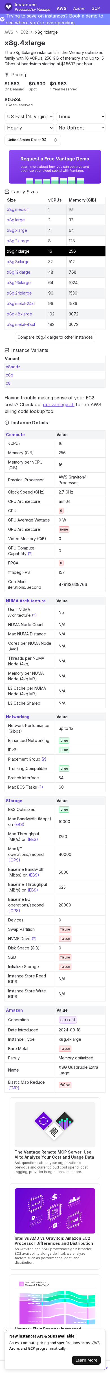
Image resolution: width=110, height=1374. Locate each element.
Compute (15, 434)
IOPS (14, 860)
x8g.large (16, 219)
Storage (14, 800)
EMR (14, 1087)
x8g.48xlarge (19, 313)
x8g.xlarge (17, 230)
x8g (9, 375)
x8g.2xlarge (18, 240)
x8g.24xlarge (19, 293)
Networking (17, 716)
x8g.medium (18, 209)
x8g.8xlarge (18, 261)
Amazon (14, 1010)
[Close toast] (5, 1330)
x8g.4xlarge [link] (46, 32)
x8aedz (13, 366)
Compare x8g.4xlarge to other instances (55, 337)
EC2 (24, 32)
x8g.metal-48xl (21, 324)
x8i (9, 383)
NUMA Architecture (26, 600)
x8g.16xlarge (19, 282)
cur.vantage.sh (58, 404)
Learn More (86, 1360)
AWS (9, 32)
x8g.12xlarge (18, 272)
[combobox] (33, 140)
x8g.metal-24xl (21, 303)
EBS (19, 824)
